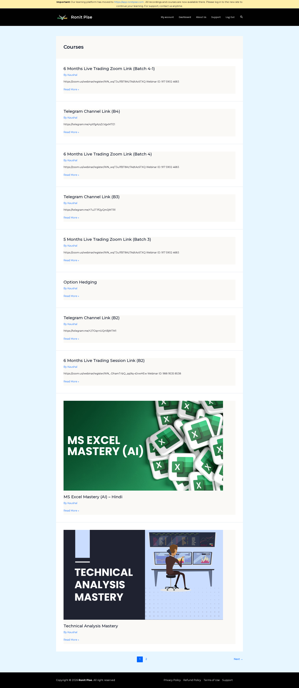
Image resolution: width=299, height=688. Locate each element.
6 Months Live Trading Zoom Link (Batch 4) (108, 154)
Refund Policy (192, 680)
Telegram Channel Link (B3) (92, 196)
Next (238, 659)
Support (227, 680)
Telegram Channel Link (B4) (92, 111)
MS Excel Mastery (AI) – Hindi (93, 496)
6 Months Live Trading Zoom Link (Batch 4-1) (109, 68)
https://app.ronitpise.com (129, 1)
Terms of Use (212, 680)
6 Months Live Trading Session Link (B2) (104, 360)
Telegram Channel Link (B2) (92, 317)
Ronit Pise (81, 17)
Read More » (71, 89)
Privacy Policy (172, 680)
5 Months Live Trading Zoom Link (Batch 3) (107, 239)
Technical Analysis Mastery (91, 625)
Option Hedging (80, 282)
